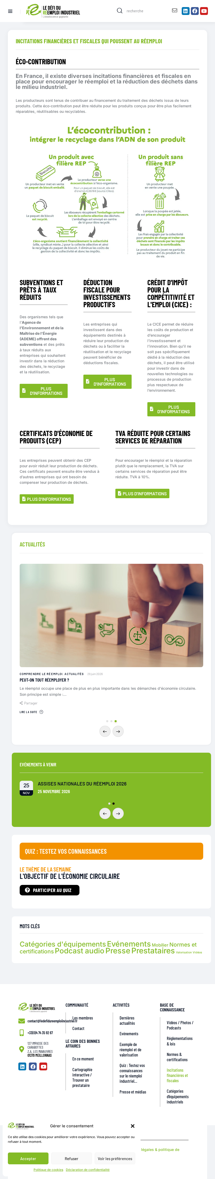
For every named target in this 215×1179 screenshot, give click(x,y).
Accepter (28, 1158)
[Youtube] (204, 11)
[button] (132, 1126)
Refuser (71, 1158)
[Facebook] (195, 11)
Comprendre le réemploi (41, 674)
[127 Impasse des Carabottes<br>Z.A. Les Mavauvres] (21, 1049)
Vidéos (197, 952)
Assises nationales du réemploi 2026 (82, 783)
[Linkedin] (186, 11)
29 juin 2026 (95, 674)
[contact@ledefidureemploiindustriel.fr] (21, 1021)
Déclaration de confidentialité (88, 1170)
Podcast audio (79, 950)
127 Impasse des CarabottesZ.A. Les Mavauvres (40, 1047)
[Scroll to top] (207, 1157)
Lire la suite (28, 712)
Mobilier (160, 945)
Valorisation (184, 952)
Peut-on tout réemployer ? (44, 680)
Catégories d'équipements (63, 944)
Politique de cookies (48, 1170)
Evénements (129, 943)
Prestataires (153, 950)
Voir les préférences (115, 1158)
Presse (117, 950)
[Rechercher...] (120, 10)
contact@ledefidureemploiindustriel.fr (52, 1021)
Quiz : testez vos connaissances (66, 851)
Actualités (74, 674)
